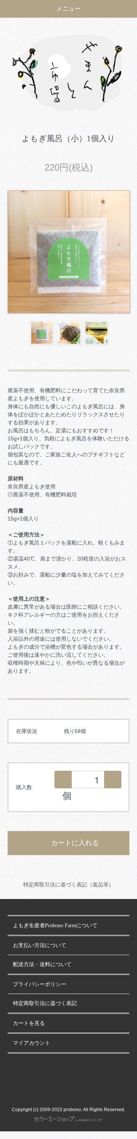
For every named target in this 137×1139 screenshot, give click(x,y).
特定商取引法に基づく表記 (45, 1003)
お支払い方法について (39, 945)
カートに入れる (75, 843)
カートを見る (29, 1023)
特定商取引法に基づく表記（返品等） (68, 884)
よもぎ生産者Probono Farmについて (55, 925)
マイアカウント (31, 1043)
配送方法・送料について (42, 964)
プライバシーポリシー (39, 984)
